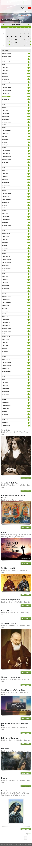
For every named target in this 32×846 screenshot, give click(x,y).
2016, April (5, 248)
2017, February (6, 219)
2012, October (6, 368)
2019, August (5, 133)
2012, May (5, 382)
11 (24, 33)
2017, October (6, 196)
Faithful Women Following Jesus (9, 738)
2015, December (6, 259)
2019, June (5, 139)
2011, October (5, 402)
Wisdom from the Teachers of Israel (10, 677)
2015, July (5, 273)
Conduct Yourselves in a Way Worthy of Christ (13, 690)
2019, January (6, 153)
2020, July (5, 102)
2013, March (5, 354)
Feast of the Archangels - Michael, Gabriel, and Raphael (13, 497)
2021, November (6, 56)
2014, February (6, 322)
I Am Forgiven (5, 748)
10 (20, 33)
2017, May (5, 210)
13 (28, 59)
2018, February (6, 185)
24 (20, 39)
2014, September (6, 302)
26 (28, 39)
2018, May (5, 176)
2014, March (5, 319)
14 (7, 36)
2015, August (5, 271)
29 (11, 42)
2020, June (5, 105)
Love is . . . (4, 778)
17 (20, 36)
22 (11, 39)
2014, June (5, 311)
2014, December (6, 294)
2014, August (5, 305)
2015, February (6, 288)
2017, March (5, 216)
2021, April (5, 76)
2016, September (6, 233)
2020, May (5, 107)
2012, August (5, 374)
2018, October (6, 162)
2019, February (6, 150)
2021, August (5, 64)
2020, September (6, 96)
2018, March (5, 182)
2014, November (6, 296)
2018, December (6, 156)
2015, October (6, 265)
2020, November (6, 90)
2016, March (5, 251)
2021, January (6, 84)
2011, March (5, 422)
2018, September (6, 165)
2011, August (5, 408)
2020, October (6, 93)
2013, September (6, 336)
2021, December (6, 53)
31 (7, 30)
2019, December (6, 122)
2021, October (6, 59)
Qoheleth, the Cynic (6, 610)
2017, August (5, 202)
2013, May (5, 348)
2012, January (6, 394)
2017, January (6, 222)
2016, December (6, 225)
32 (28, 348)
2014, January (6, 325)
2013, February (6, 357)
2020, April (5, 110)
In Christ (3, 532)
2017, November (6, 193)
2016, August (5, 236)
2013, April (5, 351)
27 (28, 102)
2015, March (5, 285)
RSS (29, 834)
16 (16, 36)
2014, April (5, 316)
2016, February (6, 253)
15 (11, 36)
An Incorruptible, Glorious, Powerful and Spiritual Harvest (14, 724)
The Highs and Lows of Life (8, 568)
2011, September (6, 405)
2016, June (5, 242)
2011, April (5, 419)
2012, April (5, 385)
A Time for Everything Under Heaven (10, 599)
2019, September (6, 130)
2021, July (5, 67)
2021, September (6, 62)
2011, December (6, 397)
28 (7, 42)
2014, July (5, 308)
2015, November (6, 262)
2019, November (6, 125)
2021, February (6, 82)
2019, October (6, 127)
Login (24, 8)
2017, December (6, 190)
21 (7, 39)
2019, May (5, 142)
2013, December (6, 328)
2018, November (6, 159)
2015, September (6, 268)
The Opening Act (5, 430)
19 (28, 36)
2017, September (6, 199)
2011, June (5, 414)
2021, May (5, 73)
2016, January (6, 256)
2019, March (5, 147)
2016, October (6, 231)
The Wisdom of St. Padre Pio (8, 623)
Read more (25, 478)
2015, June (5, 276)
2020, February (6, 116)
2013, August (5, 339)
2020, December (6, 87)
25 (24, 39)
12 (28, 33)
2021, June (5, 70)
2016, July (5, 239)
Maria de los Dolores (6, 791)
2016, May (5, 245)
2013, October (6, 334)
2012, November (6, 365)
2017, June (5, 208)
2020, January (6, 119)
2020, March (5, 113)
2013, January (6, 359)
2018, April (5, 179)
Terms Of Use (28, 844)
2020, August (5, 99)
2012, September (6, 371)
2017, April (5, 213)
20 (28, 113)
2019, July (5, 136)
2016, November (6, 228)
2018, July (5, 170)
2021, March (5, 79)
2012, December (6, 362)
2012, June (5, 379)
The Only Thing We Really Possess (10, 483)
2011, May (4, 417)
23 (16, 39)
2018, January (6, 188)
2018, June (5, 173)
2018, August (5, 168)
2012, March (5, 388)
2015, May (5, 279)
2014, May (5, 314)
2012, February (6, 391)
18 (24, 36)
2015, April (5, 282)
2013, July (5, 342)
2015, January (6, 291)
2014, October (6, 299)
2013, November (6, 331)
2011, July (4, 411)
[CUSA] (16, 2)
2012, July (5, 377)
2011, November (6, 399)
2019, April (5, 145)
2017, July (5, 205)
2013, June (5, 345)
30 (16, 42)
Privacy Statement (19, 844)
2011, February (6, 425)
